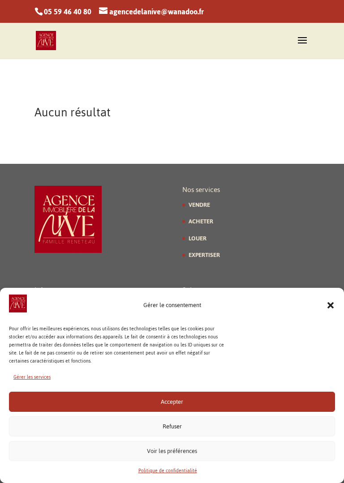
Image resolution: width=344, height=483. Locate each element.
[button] (330, 305)
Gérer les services (32, 377)
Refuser (172, 426)
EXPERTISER (204, 255)
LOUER (197, 238)
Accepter (172, 401)
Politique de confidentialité (167, 470)
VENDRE (199, 204)
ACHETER (201, 221)
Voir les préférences (172, 451)
